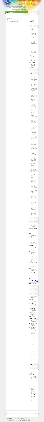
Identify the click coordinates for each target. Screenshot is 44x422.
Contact (15, 7)
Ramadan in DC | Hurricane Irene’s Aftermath (33, 339)
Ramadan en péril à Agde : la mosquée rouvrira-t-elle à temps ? (34, 243)
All (17, 418)
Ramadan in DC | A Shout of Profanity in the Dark (33, 348)
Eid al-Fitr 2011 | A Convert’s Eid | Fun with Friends (33, 321)
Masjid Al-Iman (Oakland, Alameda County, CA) (33, 310)
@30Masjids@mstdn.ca (33, 22)
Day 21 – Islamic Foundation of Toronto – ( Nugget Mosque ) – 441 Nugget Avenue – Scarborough (34, 202)
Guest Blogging (16, 6)
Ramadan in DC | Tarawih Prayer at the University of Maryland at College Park (34, 329)
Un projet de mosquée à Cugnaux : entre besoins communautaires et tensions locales (34, 248)
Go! (37, 14)
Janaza (20, 20)
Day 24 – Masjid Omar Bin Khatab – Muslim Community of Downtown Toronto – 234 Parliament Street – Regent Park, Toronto (34, 167)
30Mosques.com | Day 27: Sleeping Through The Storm (33, 404)
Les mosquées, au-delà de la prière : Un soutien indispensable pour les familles (34, 275)
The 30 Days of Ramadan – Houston (34, 281)
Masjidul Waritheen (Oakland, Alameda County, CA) (33, 314)
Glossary (24, 7)
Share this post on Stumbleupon (16, 21)
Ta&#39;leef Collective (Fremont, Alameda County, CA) (34, 301)
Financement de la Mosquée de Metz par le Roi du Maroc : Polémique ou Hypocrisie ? (34, 260)
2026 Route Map (21, 6)
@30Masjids (33, 20)
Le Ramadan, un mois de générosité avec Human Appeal (33, 231)
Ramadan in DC (33, 318)
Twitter (12, 7)
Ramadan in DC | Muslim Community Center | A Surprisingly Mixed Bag (34, 343)
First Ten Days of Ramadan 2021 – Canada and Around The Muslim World (34, 65)
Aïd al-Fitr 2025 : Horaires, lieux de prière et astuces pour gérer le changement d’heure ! (33, 226)
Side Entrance (33, 218)
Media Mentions (8, 6)
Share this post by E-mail (10, 21)
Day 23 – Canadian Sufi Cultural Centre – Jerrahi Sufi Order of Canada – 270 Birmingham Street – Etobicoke (34, 173)
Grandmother (18, 19)
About (24, 6)
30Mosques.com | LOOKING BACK (33, 386)
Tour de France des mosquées (34, 222)
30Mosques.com (33, 368)
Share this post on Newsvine (17, 21)
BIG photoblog (33, 25)
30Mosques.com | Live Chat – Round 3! (34, 390)
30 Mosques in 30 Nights (33, 293)
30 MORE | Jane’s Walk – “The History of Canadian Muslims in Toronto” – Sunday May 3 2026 (34, 81)
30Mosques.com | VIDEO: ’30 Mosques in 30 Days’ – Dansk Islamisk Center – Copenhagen (34, 372)
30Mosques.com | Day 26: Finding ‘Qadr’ (33, 407)
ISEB (20, 19)
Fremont (15, 19)
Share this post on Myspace (13, 21)
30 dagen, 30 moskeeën (32, 365)
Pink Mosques (33, 286)
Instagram (25, 418)
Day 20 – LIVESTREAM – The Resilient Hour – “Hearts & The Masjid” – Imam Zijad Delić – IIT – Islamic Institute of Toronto (34, 213)
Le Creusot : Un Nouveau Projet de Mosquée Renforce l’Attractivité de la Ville (34, 265)
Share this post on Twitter (15, 21)
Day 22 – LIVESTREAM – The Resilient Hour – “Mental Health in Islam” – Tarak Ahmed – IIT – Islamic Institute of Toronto (34, 196)
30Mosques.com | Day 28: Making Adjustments (33, 400)
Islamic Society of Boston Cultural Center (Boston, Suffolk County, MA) (34, 297)
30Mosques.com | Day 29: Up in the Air (33, 396)
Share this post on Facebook (12, 21)
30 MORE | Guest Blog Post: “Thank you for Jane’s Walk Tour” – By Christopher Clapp (34, 76)
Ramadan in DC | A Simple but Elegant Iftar (34, 356)
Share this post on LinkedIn (14, 21)
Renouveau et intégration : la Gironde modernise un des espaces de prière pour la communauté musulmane (34, 236)
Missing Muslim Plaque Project (21, 10)
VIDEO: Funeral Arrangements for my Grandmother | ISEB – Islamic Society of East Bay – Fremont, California (16, 16)
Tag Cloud (12, 6)
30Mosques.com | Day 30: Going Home (33, 393)
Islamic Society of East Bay (15, 20)
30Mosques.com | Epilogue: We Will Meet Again (34, 383)
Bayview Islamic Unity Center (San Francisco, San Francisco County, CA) (34, 305)
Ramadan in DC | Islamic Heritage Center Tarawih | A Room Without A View (34, 352)
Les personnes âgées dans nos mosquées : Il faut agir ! (34, 270)
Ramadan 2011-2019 (17, 419)
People (12, 18)
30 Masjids (10, 3)
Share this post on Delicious (11, 21)
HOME (15, 10)
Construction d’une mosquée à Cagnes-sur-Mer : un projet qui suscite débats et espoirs (34, 253)
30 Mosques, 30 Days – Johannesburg (34, 290)
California (13, 19)
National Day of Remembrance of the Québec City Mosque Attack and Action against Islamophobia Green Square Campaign (33, 59)
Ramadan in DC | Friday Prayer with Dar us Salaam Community (34, 360)
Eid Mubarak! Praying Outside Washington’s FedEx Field (33, 325)
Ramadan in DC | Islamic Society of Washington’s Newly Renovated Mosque (33, 334)
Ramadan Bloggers (19, 7)
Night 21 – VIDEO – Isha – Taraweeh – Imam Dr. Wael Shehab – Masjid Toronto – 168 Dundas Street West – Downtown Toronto (34, 207)
